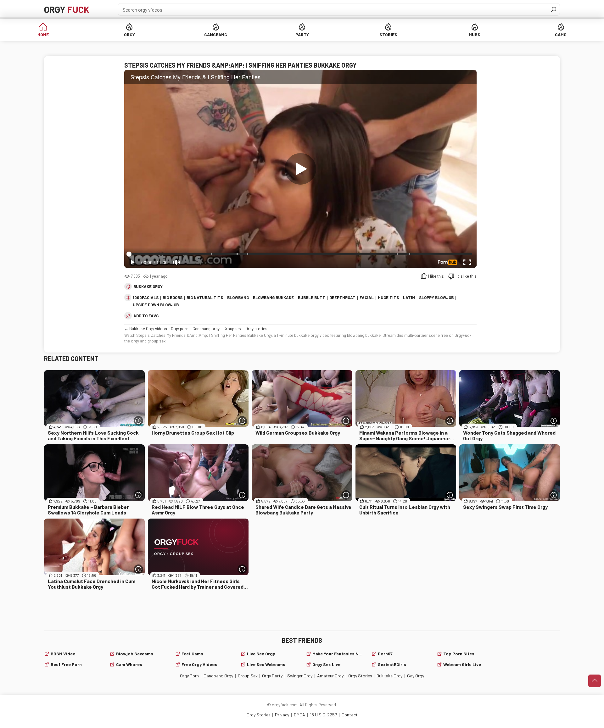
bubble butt (311, 297)
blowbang (238, 297)
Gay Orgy (415, 675)
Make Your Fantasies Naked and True (338, 653)
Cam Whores (129, 664)
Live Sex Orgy (261, 653)
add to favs (146, 315)
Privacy (282, 714)
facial (367, 297)
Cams (561, 34)
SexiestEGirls (392, 664)
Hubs (474, 34)
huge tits (388, 297)
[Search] (553, 9)
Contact (350, 714)
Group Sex (248, 675)
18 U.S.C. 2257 (323, 714)
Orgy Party (272, 675)
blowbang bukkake (273, 297)
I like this (436, 276)
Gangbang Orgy (218, 675)
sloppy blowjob (436, 297)
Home (43, 34)
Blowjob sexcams (134, 653)
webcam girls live (462, 664)
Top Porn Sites (458, 653)
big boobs (172, 297)
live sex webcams (266, 664)
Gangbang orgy (206, 328)
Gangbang (215, 34)
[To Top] (594, 681)
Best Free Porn (66, 664)
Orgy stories (256, 328)
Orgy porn (179, 328)
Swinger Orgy (299, 675)
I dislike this (466, 276)
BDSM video (63, 653)
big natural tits (205, 297)
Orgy (66, 9)
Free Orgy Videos (199, 664)
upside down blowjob (156, 304)
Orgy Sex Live (326, 664)
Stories (388, 34)
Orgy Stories (360, 675)
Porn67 (385, 653)
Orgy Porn (189, 675)
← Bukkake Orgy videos (145, 328)
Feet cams (192, 653)
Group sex (232, 328)
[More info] (138, 420)
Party (302, 34)
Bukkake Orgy (148, 286)
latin (409, 297)
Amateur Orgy (330, 675)
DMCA (299, 714)
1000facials (146, 297)
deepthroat (342, 297)
